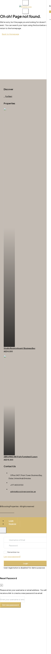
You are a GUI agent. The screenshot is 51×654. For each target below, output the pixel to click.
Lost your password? (12, 556)
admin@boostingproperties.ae (23, 491)
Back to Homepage (10, 34)
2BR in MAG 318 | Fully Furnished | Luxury (21, 457)
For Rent (8, 96)
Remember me (13, 552)
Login (25, 563)
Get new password (10, 605)
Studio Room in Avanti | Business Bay (19, 348)
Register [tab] (12, 524)
